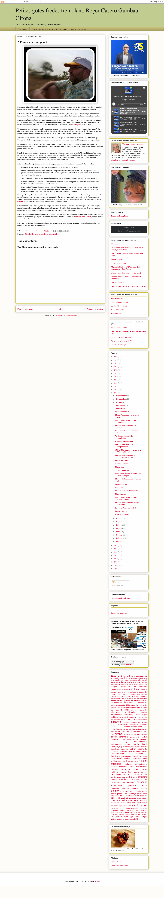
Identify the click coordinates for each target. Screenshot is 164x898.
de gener (119, 541)
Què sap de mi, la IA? (119, 282)
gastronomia (137, 731)
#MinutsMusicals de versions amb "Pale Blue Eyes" (128, 475)
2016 (116, 389)
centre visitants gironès (120, 692)
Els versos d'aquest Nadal (121, 337)
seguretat (134, 808)
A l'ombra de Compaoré (124, 441)
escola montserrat (125, 719)
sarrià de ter (139, 805)
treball (127, 814)
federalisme (136, 727)
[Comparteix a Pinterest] (68, 231)
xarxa (122, 819)
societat (144, 810)
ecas (118, 707)
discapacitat (120, 705)
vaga (131, 817)
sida (137, 810)
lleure (126, 754)
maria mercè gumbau (120, 758)
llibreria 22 (133, 754)
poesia (144, 788)
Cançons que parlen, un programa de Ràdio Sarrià (49, 29)
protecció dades (141, 796)
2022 (116, 370)
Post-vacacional (121, 511)
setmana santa (117, 810)
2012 (116, 552)
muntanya (114, 769)
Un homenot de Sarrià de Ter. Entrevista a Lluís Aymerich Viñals (127, 249)
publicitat (124, 798)
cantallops (143, 686)
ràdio (129, 803)
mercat (136, 761)
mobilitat (114, 766)
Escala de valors (121, 460)
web (118, 819)
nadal (144, 769)
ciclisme (133, 692)
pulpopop (132, 798)
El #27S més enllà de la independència (124, 446)
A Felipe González (122, 514)
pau (142, 779)
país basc (121, 782)
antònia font (142, 678)
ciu (145, 692)
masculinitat (136, 758)
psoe (117, 798)
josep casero (135, 747)
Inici (60, 309)
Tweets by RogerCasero (120, 216)
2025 (116, 360)
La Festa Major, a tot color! (125, 508)
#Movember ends (117, 244)
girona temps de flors (131, 734)
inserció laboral (139, 744)
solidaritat (114, 812)
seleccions (143, 808)
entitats (114, 717)
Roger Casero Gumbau (133, 144)
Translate (128, 665)
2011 (116, 555)
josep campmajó (124, 747)
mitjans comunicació (136, 764)
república (143, 800)
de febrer (119, 538)
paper (119, 777)
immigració (115, 742)
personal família (137, 785)
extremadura (134, 725)
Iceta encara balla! (122, 412)
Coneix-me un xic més (79, 29)
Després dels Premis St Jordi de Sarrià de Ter (128, 286)
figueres (119, 729)
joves (123, 749)
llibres (140, 754)
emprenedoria (116, 715)
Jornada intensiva (122, 470)
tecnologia (133, 812)
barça (123, 682)
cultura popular (140, 696)
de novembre (121, 399)
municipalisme (141, 766)
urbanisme (115, 817)
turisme (134, 814)
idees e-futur (132, 739)
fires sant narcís (138, 729)
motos (132, 766)
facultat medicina (117, 727)
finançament (127, 729)
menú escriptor (128, 761)
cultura (130, 696)
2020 (116, 376)
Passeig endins (117, 259)
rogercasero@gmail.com (120, 598)
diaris (131, 703)
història (114, 739)
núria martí (127, 774)
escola (133, 717)
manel (128, 756)
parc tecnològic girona (129, 777)
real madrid (126, 800)
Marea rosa (119, 467)
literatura (131, 751)
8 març (123, 676)
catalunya (134, 689)
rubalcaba (123, 803)
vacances (124, 817)
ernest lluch (126, 717)
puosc (144, 798)
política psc (124, 791)
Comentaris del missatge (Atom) (66, 315)
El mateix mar (116, 314)
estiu (140, 722)
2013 (116, 549)
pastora (138, 779)
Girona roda (119, 487)
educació (141, 707)
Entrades (117, 582)
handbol (143, 737)
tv (139, 814)
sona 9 (121, 812)
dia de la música (128, 699)
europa (113, 725)
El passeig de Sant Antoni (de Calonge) (126, 273)
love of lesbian (120, 756)
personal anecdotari (45, 234)
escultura (144, 719)
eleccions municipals (123, 712)
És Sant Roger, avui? (119, 263)
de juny (119, 525)
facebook (143, 725)
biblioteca (130, 682)
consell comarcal (118, 694)
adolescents (131, 676)
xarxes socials (130, 819)
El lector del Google (118, 345)
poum (131, 791)
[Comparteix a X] (63, 231)
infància (127, 744)
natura (136, 772)
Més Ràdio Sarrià (117, 310)
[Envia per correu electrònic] (59, 231)
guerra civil (134, 737)
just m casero (137, 749)
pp (135, 791)
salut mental (142, 803)
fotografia (121, 731)
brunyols (135, 684)
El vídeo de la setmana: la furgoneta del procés (125, 456)
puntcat (139, 798)
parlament (142, 777)
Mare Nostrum (120, 494)
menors (120, 761)
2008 (116, 565)
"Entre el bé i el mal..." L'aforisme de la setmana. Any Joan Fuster (125, 268)
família (127, 727)
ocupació (136, 774)
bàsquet (114, 686)
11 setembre (116, 676)
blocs (118, 684)
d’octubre (119, 402)
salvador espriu (117, 806)
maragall (135, 756)
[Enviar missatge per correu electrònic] (54, 231)
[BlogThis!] (61, 231)
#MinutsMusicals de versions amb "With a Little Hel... (128, 451)
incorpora (126, 742)
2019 (116, 380)
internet (114, 746)
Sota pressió (120, 408)
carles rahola (124, 689)
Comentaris (118, 586)
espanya (116, 721)
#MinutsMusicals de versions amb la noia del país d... (128, 498)
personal (131, 782)
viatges (144, 817)
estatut (134, 722)
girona (118, 733)
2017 (116, 386)
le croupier (123, 751)
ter (139, 812)
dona (128, 705)
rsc (118, 803)
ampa (134, 678)
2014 (116, 546)
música (136, 769)
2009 (116, 562)
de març (119, 535)
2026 (116, 357)
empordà (144, 712)
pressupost (130, 796)
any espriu (115, 680)
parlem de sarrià (118, 779)
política (55, 234)
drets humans (136, 705)
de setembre (121, 405)
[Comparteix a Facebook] (65, 231)
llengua (139, 751)
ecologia (124, 707)
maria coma (142, 756)
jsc (127, 749)
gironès (144, 734)
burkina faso (33, 234)
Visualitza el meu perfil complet (123, 160)
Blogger (97, 881)
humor (122, 739)
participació (131, 779)
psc (112, 798)
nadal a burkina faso (121, 772)
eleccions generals (139, 710)
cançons (115, 689)
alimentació (140, 676)
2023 (116, 367)
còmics (118, 699)
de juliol (119, 522)
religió (136, 800)
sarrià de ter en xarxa (120, 808)
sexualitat (130, 810)
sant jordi (127, 806)
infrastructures (116, 744)
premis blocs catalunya (126, 794)
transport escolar (117, 814)
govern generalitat (119, 737)
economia (131, 707)
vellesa (137, 817)
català (144, 689)
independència (140, 742)
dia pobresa (124, 703)
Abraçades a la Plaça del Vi (121, 341)
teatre (127, 812)
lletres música (117, 754)
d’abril (118, 532)
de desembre (121, 396)
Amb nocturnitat (121, 484)
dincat (135, 703)
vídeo (113, 819)
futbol (129, 731)
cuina (123, 696)
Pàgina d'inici (22, 29)
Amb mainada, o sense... (120, 302)
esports (126, 722)
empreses (128, 715)
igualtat (143, 739)
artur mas (124, 680)
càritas (113, 699)
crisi (118, 696)
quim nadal (115, 800)
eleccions (125, 710)
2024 (116, 363)
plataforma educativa (120, 788)
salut (134, 803)
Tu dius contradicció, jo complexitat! (124, 437)
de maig (119, 528)
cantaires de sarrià (128, 686)
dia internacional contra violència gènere (129, 700)
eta (145, 722)
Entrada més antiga (95, 309)
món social (124, 769)
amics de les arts (125, 678)
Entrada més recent (25, 309)
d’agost (119, 518)
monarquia (123, 766)
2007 (116, 568)
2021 (116, 373)
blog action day (126, 684)
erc (119, 717)
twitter (144, 814)
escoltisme (137, 719)
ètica (137, 819)
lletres (144, 751)
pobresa (135, 788)
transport (143, 812)
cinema (140, 692)
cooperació (130, 694)
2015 (26, 234)
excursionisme (123, 725)
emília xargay (141, 715)
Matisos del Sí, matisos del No (126, 491)
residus (113, 803)
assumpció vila (135, 680)
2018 (116, 383)
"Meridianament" (121, 464)
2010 (116, 559)
